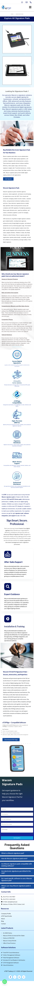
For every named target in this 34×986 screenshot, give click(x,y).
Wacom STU (10, 680)
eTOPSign (11, 311)
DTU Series (19, 680)
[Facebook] (10, 977)
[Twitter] (14, 977)
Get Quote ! (17, 838)
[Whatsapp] (4, 981)
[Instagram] (23, 977)
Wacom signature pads (9, 191)
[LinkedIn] (19, 977)
